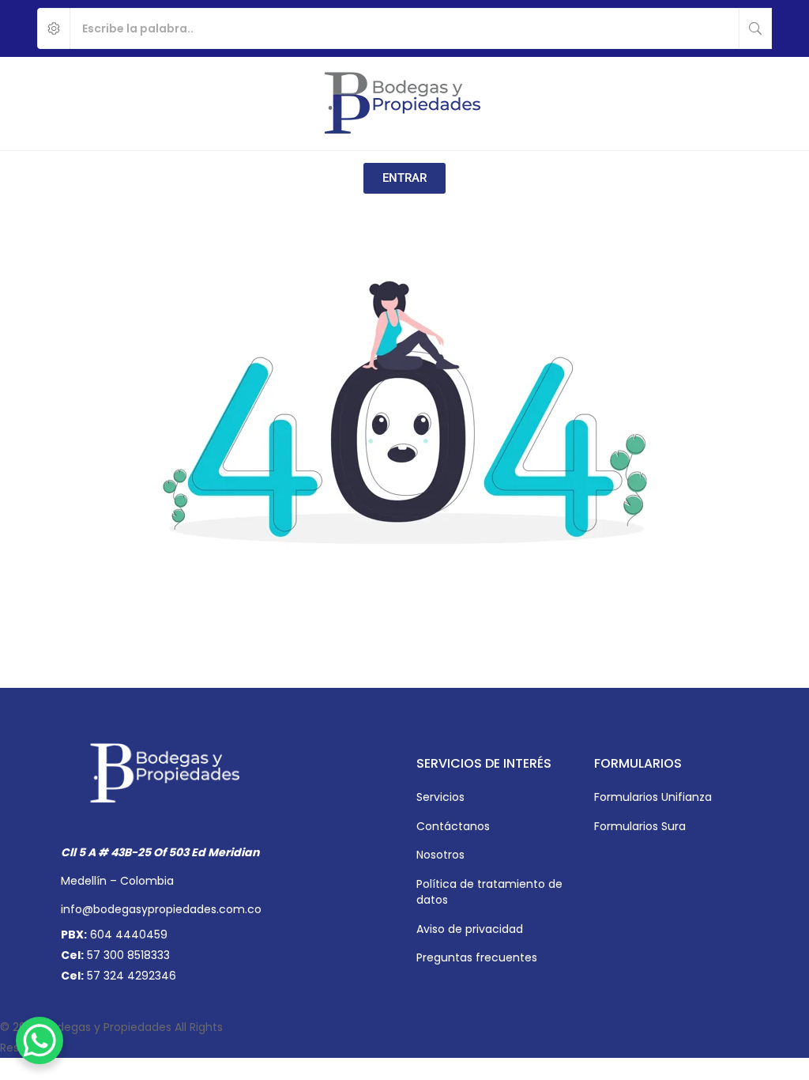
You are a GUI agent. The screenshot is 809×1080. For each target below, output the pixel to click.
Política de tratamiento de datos (489, 892)
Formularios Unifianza (653, 797)
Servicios (440, 797)
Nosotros (440, 855)
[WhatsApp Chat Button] (39, 1040)
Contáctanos (453, 826)
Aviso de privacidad (469, 929)
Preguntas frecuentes (476, 957)
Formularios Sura (640, 826)
